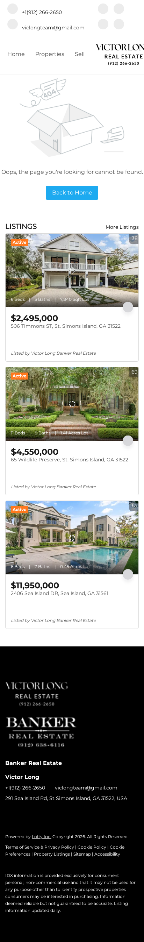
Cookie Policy (92, 847)
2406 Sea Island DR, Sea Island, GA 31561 (59, 593)
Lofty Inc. (41, 836)
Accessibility (107, 854)
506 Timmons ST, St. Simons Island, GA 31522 (66, 326)
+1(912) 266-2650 (25, 788)
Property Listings (52, 854)
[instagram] (103, 25)
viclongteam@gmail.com (86, 788)
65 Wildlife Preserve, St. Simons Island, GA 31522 (69, 459)
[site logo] (44, 685)
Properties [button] (49, 54)
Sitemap (82, 854)
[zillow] (119, 9)
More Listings (122, 227)
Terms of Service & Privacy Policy (39, 847)
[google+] (119, 25)
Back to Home (72, 192)
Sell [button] (80, 54)
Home (16, 54)
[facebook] (103, 9)
